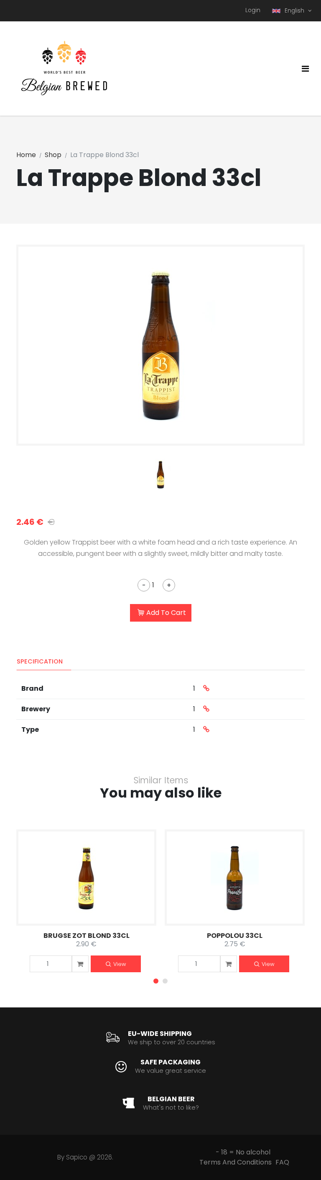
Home (26, 155)
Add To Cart (166, 612)
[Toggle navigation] (305, 68)
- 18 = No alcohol (243, 1152)
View (119, 964)
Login (252, 10)
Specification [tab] (40, 661)
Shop (53, 155)
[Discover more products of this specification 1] (206, 689)
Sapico (76, 1157)
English (295, 11)
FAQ (282, 1162)
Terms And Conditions (235, 1162)
